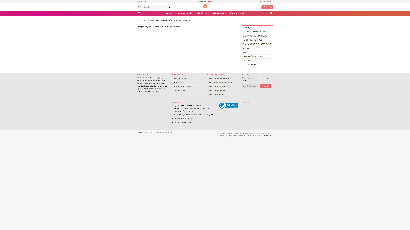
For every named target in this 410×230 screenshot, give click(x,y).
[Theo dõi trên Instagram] (139, 1)
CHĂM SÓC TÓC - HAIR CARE (255, 36)
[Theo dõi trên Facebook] (137, 1)
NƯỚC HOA (232, 13)
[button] (266, 1)
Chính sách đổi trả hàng (217, 90)
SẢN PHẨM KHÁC (250, 65)
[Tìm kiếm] (271, 13)
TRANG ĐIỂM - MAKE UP (253, 56)
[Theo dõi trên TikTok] (141, 1)
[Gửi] (169, 7)
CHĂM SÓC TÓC (202, 13)
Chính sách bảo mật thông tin (219, 78)
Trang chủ (141, 20)
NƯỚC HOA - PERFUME (252, 40)
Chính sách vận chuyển (217, 86)
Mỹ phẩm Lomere (249, 60)
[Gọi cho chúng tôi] (145, 1)
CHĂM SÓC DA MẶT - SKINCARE (256, 32)
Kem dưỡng (247, 48)
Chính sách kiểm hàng (216, 94)
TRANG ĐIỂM (168, 13)
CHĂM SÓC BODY (218, 13)
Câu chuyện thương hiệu (182, 86)
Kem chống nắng (267, 136)
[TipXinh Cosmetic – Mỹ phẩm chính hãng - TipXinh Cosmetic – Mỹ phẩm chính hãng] (205, 7)
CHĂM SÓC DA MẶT (184, 13)
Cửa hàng (150, 20)
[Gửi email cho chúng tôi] (143, 1)
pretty (245, 52)
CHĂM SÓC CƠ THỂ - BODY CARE (257, 44)
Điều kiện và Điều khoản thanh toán (221, 82)
